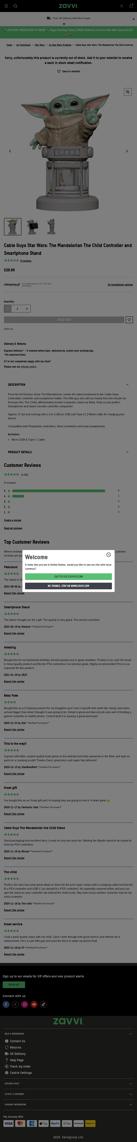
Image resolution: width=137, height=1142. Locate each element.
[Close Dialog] (109, 555)
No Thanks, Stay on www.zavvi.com (68, 585)
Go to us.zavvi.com (68, 576)
